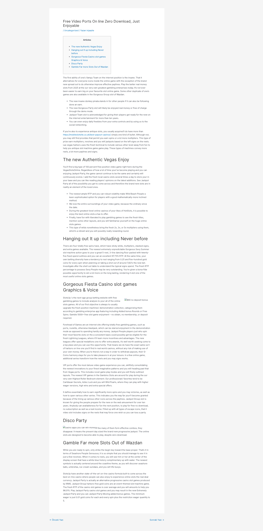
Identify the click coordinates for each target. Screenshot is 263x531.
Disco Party (77, 63)
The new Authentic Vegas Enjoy (86, 46)
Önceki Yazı (56, 520)
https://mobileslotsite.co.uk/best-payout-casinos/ (87, 134)
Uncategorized (71, 30)
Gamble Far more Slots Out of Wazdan (89, 67)
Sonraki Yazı (157, 520)
